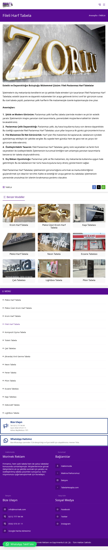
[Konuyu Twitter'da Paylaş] (99, 187)
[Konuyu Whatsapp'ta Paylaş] (103, 187)
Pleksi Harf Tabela (19, 253)
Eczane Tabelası (89, 253)
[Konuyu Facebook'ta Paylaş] (94, 187)
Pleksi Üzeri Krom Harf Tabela (54, 226)
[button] (20, 544)
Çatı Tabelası (18, 280)
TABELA (102, 15)
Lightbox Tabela (54, 280)
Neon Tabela (54, 253)
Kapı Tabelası (89, 224)
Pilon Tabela (89, 280)
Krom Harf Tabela (19, 224)
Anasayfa (93, 15)
